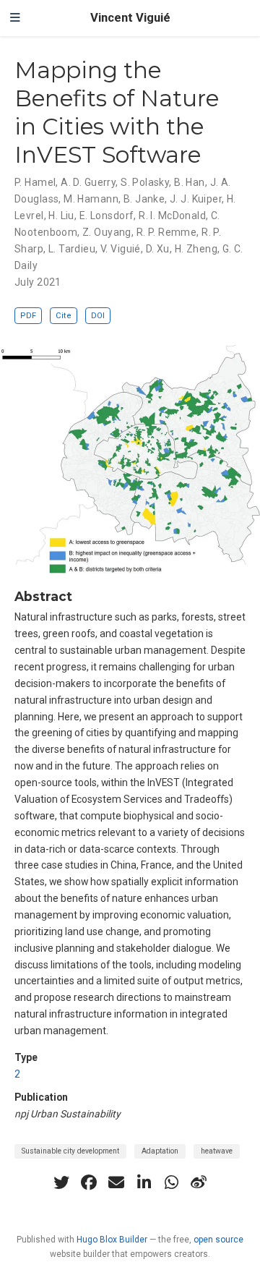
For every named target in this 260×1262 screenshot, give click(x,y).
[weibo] (198, 1182)
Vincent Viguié (130, 18)
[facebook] (89, 1182)
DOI (98, 315)
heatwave (217, 1151)
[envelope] (116, 1182)
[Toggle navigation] (15, 18)
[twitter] (61, 1182)
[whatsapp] (171, 1182)
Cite (64, 315)
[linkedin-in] (144, 1182)
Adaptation (160, 1151)
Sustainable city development (70, 1151)
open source (218, 1240)
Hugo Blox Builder (112, 1240)
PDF (28, 315)
